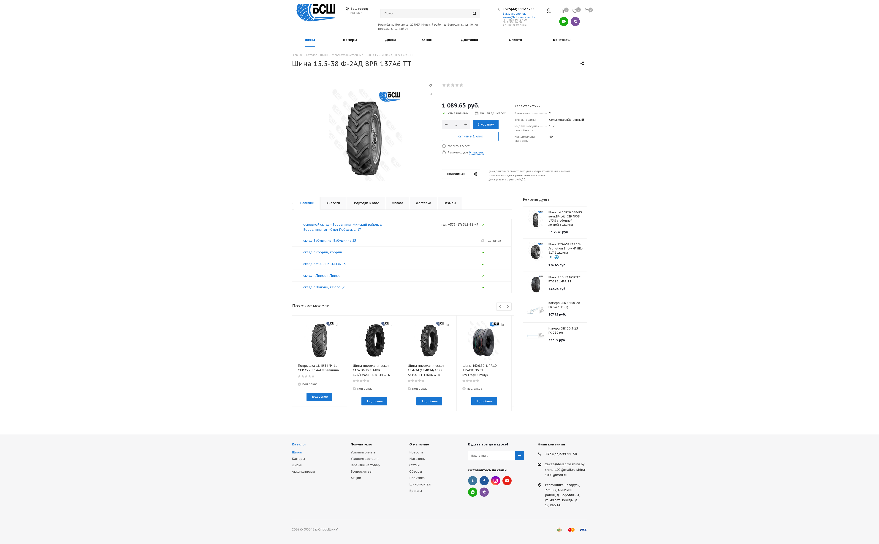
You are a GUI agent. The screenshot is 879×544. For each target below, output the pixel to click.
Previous (500, 307)
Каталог (299, 444)
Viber (575, 21)
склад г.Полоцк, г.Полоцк (324, 287)
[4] (457, 85)
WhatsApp (563, 21)
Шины (297, 452)
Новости (416, 452)
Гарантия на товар (365, 465)
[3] (453, 85)
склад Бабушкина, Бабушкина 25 (329, 241)
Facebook (484, 480)
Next (508, 307)
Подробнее (319, 397)
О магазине (419, 444)
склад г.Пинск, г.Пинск (321, 275)
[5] (461, 85)
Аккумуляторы (303, 471)
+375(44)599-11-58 (518, 9)
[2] (448, 85)
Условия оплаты (363, 452)
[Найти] (474, 13)
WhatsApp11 (472, 492)
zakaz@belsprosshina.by (519, 17)
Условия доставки (365, 459)
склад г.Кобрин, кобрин (322, 252)
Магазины (417, 459)
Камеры (298, 459)
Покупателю (361, 444)
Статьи (414, 465)
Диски (297, 465)
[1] (444, 85)
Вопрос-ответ (362, 471)
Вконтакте (472, 480)
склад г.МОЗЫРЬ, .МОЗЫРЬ (324, 264)
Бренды (415, 491)
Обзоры (415, 471)
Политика (417, 478)
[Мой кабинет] (548, 11)
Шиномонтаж (420, 484)
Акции (356, 478)
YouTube (507, 480)
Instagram (495, 480)
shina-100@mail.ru (560, 470)
